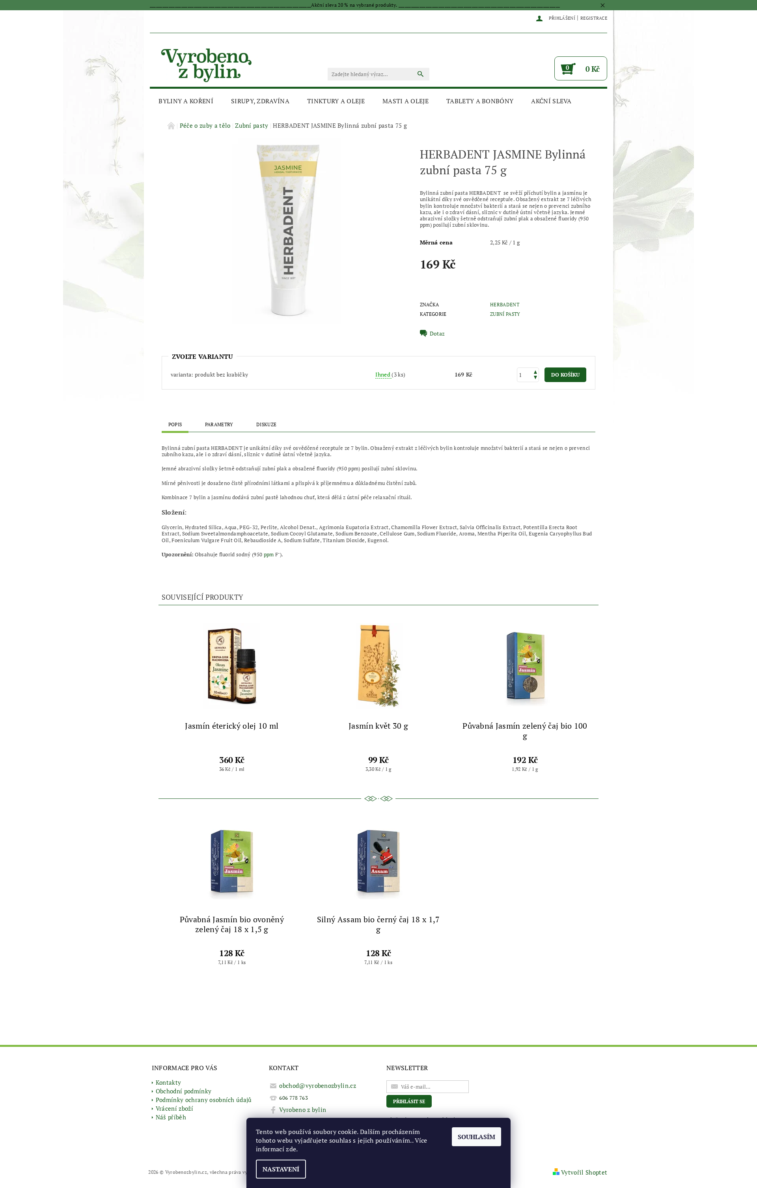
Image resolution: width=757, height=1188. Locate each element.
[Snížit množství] (535, 378)
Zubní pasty (505, 314)
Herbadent (504, 305)
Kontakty (168, 1082)
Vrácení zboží (174, 1108)
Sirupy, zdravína (260, 101)
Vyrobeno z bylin (302, 1109)
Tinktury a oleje (336, 101)
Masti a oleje (405, 101)
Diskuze (266, 424)
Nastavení (281, 1169)
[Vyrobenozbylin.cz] (207, 64)
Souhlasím (476, 1136)
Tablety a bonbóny (479, 101)
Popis (175, 424)
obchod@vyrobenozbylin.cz (317, 1085)
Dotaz (437, 333)
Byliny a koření (185, 101)
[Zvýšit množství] (535, 371)
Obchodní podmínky (183, 1091)
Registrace (593, 18)
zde (291, 1149)
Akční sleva (551, 101)
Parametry (219, 424)
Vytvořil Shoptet (584, 1172)
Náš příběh (171, 1117)
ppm (269, 554)
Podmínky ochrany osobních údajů (204, 1100)
